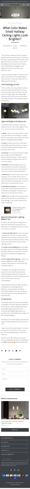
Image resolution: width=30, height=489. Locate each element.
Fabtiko (12, 482)
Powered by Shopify (15, 484)
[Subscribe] (28, 459)
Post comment (15, 389)
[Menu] (2, 4)
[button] (24, 4)
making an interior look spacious (10, 96)
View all (15, 429)
